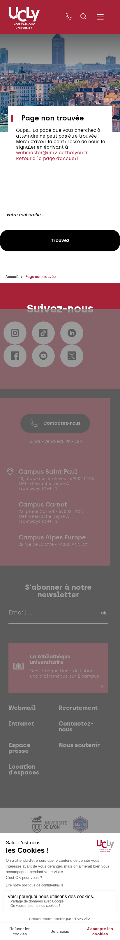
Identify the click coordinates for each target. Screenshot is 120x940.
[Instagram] (14, 332)
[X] (71, 355)
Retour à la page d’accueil (47, 158)
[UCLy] (24, 18)
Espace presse (19, 748)
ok (104, 613)
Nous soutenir (79, 745)
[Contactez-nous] (69, 16)
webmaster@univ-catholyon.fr (52, 152)
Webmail (22, 708)
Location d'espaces (23, 770)
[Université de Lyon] (49, 829)
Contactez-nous (61, 423)
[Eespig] (80, 829)
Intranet (21, 724)
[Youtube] (43, 355)
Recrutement (78, 708)
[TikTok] (43, 332)
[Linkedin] (71, 332)
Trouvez (60, 240)
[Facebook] (14, 355)
